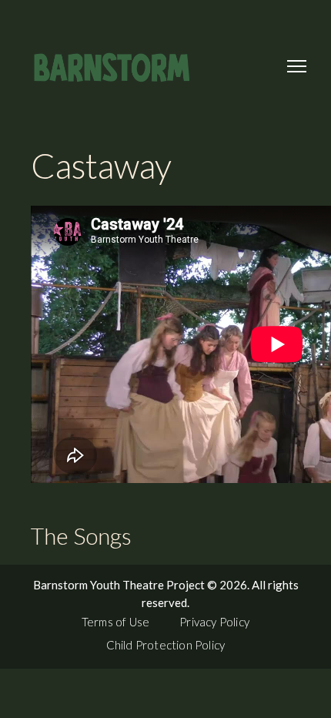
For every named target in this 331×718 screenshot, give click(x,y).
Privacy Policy (214, 622)
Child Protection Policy (166, 645)
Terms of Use (115, 622)
